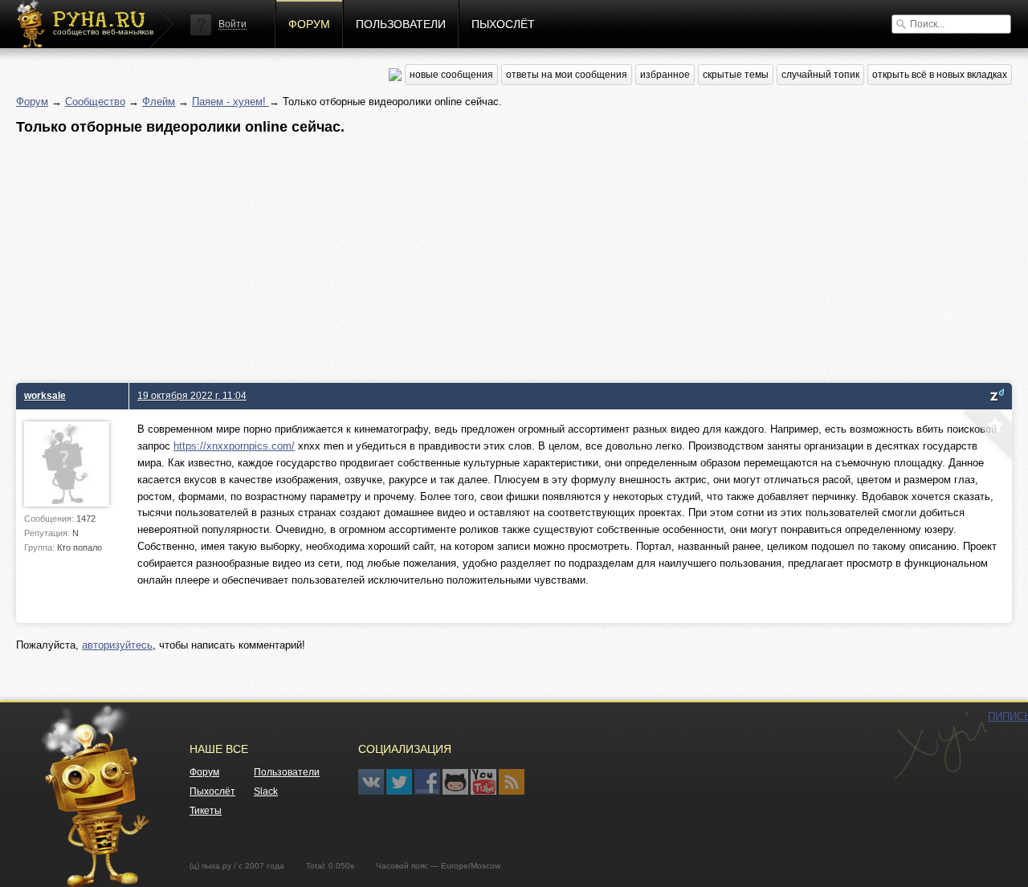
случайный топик (820, 74)
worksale (45, 395)
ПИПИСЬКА (940, 745)
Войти (232, 24)
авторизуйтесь (117, 645)
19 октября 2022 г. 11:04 (192, 395)
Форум (309, 24)
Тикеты (206, 810)
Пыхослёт (503, 24)
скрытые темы (736, 74)
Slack (266, 791)
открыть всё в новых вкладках (939, 74)
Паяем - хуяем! (230, 102)
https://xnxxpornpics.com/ (234, 446)
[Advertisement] (498, 254)
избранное (665, 74)
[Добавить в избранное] (985, 435)
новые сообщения (451, 74)
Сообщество (95, 102)
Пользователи (401, 24)
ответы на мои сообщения (566, 74)
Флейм (158, 102)
